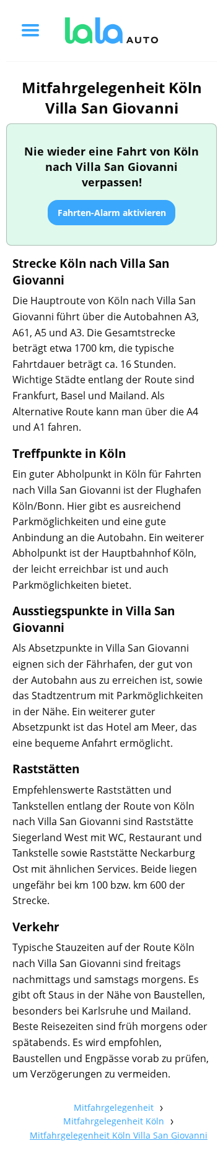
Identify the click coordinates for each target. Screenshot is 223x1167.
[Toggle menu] (30, 30)
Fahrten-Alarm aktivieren (112, 212)
